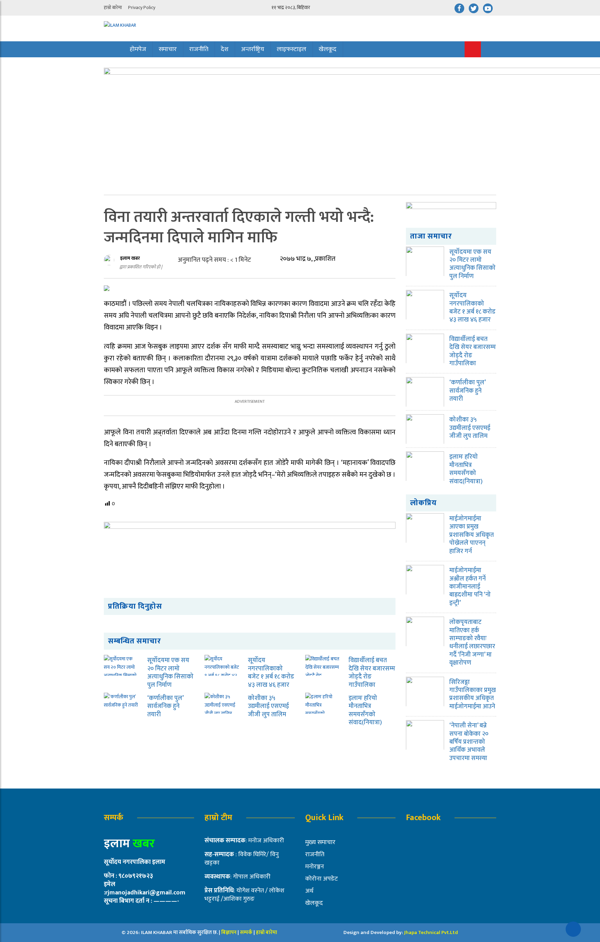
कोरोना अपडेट (321, 879)
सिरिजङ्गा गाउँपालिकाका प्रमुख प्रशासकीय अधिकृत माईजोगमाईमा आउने (472, 694)
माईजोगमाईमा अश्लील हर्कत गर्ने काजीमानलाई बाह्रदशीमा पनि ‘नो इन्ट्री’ (470, 586)
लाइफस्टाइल (291, 49)
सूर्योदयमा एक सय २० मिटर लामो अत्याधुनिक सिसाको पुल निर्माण (170, 672)
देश (224, 49)
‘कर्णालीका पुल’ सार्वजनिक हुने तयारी (165, 706)
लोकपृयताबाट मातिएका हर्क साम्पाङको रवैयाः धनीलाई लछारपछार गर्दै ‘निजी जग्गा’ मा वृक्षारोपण (472, 642)
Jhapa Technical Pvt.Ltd (431, 932)
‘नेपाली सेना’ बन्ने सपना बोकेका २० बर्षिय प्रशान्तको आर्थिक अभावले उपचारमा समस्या (469, 742)
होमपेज (138, 49)
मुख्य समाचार (320, 842)
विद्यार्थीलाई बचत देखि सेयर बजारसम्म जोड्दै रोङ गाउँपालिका (372, 672)
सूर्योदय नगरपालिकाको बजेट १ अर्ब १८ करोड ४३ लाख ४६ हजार (271, 672)
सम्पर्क (246, 932)
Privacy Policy (141, 7)
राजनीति (198, 49)
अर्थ (309, 891)
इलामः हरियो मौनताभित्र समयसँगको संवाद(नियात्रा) (365, 710)
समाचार (168, 49)
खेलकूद (327, 49)
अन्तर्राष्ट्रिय (252, 49)
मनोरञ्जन (314, 866)
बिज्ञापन (228, 932)
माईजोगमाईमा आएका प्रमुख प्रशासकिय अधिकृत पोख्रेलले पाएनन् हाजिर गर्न (471, 535)
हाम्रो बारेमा (113, 7)
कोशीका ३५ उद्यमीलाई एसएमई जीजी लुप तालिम (268, 706)
